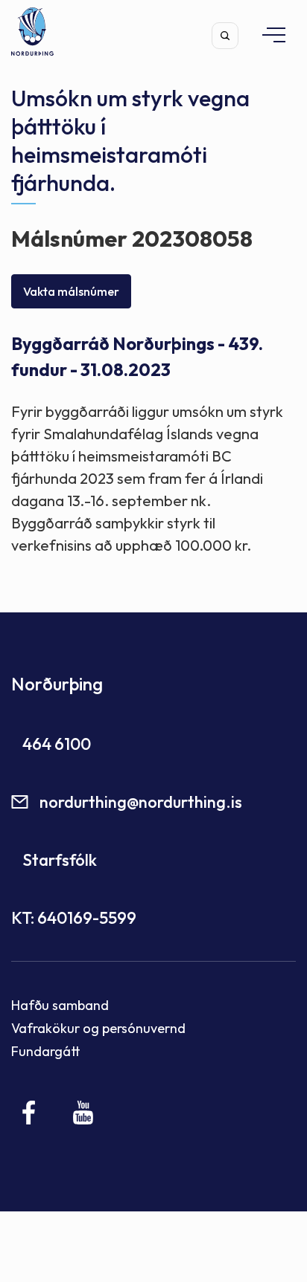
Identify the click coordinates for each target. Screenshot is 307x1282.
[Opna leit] (225, 35)
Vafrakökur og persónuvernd (98, 1028)
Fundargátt (45, 1051)
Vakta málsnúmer (71, 291)
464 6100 (56, 744)
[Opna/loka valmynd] (266, 34)
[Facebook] (29, 1112)
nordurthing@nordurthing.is (140, 801)
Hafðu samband (60, 1005)
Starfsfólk (59, 859)
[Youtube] (83, 1112)
